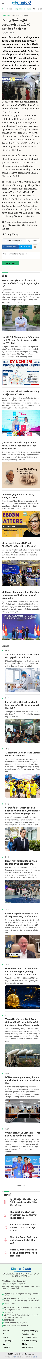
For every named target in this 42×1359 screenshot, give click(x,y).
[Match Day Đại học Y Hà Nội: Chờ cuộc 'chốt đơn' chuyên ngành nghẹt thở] (21, 318)
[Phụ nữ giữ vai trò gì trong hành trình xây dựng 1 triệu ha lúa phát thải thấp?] (22, 731)
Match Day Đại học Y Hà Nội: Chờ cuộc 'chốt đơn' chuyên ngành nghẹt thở (21, 283)
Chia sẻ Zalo (27, 246)
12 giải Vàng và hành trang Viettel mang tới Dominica (22, 754)
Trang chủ (6, 15)
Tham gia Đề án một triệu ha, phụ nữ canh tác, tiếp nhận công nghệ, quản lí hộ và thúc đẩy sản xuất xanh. (22, 714)
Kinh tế (5, 1337)
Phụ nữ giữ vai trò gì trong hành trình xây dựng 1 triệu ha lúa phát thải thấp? (22, 705)
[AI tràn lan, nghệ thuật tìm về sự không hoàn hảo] (21, 524)
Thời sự (9, 9)
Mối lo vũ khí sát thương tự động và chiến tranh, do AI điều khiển (23, 1252)
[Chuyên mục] (3, 2)
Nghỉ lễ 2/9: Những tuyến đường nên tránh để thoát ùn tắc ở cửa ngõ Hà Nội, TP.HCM (20, 340)
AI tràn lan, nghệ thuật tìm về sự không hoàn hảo (18, 496)
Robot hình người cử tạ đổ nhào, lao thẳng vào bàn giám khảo (21, 862)
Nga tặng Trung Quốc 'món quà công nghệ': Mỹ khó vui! (24, 1240)
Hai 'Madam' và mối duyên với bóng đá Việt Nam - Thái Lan (20, 393)
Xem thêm (21, 1186)
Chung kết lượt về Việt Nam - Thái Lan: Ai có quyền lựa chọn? (22, 1134)
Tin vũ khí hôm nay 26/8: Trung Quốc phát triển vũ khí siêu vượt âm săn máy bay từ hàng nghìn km (22, 1022)
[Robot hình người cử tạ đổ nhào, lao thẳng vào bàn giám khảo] (22, 891)
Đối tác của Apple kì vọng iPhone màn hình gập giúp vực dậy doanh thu (22, 1080)
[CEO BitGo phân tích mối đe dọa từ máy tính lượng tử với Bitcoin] (22, 946)
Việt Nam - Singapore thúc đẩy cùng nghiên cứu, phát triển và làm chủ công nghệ (20, 595)
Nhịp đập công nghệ (23, 9)
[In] (35, 247)
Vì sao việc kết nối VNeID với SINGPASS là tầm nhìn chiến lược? (19, 544)
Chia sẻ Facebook (11, 246)
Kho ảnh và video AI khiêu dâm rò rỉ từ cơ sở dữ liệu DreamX (23, 1227)
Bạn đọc (6, 1344)
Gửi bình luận (11, 263)
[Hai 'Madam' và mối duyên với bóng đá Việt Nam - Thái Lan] (21, 423)
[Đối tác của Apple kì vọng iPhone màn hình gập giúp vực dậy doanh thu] (22, 1111)
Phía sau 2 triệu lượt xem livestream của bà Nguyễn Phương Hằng (23, 1215)
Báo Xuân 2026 (28, 1347)
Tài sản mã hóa (28, 1334)
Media (24, 1344)
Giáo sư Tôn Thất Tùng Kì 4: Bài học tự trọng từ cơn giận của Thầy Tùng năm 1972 (19, 445)
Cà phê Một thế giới (29, 1337)
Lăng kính (6, 1347)
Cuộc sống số (8, 1341)
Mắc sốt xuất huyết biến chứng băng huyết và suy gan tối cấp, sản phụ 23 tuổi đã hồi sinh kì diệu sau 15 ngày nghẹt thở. (22, 663)
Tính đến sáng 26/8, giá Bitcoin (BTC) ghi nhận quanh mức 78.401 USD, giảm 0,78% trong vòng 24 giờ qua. (22, 980)
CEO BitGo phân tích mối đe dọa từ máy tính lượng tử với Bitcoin (21, 915)
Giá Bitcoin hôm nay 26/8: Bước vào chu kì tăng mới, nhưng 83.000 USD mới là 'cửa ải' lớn (21, 971)
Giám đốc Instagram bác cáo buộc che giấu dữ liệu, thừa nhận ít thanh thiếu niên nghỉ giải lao (22, 810)
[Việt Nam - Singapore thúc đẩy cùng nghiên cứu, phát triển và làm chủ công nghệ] (21, 627)
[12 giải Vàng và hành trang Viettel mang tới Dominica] (22, 786)
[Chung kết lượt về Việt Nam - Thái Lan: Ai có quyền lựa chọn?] (22, 1166)
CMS (17, 1357)
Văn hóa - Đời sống (29, 1341)
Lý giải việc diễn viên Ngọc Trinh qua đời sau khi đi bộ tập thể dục (23, 1202)
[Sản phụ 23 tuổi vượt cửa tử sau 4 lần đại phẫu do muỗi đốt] (22, 680)
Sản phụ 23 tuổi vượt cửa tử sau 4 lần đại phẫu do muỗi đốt (22, 656)
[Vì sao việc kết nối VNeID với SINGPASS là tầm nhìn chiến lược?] (21, 573)
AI (34, 9)
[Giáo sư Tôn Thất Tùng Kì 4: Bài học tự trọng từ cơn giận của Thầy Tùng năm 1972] (21, 475)
